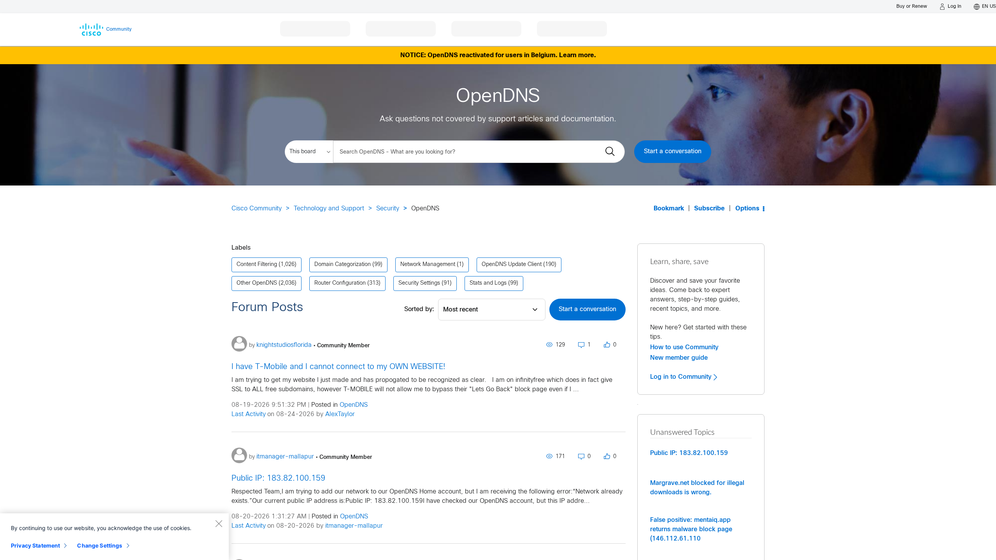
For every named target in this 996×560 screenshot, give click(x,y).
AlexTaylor (340, 414)
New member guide (679, 358)
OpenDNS (354, 405)
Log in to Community (682, 377)
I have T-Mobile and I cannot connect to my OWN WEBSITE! (338, 367)
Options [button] (747, 209)
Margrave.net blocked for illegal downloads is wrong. (697, 488)
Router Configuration (340, 283)
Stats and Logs (488, 283)
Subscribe (709, 209)
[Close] (219, 523)
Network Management (427, 264)
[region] (114, 536)
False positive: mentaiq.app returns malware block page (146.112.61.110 (691, 529)
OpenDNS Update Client (512, 264)
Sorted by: (419, 309)
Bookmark (669, 209)
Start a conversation (672, 151)
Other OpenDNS (257, 283)
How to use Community (684, 347)
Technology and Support (329, 209)
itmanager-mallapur (354, 526)
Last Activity (248, 414)
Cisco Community (256, 209)
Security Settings (419, 283)
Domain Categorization (342, 264)
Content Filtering (257, 264)
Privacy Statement (35, 545)
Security (387, 209)
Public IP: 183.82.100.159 (278, 478)
